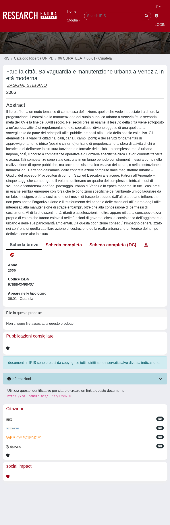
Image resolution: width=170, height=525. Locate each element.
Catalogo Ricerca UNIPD (34, 58)
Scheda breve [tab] (24, 244)
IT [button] (156, 7)
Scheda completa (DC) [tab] (112, 244)
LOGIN (160, 25)
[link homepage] (32, 16)
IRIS (6, 58)
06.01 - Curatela (99, 58)
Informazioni (21, 379)
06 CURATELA (70, 58)
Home (71, 11)
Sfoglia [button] (72, 20)
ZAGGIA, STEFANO (27, 85)
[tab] (146, 244)
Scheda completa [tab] (64, 244)
